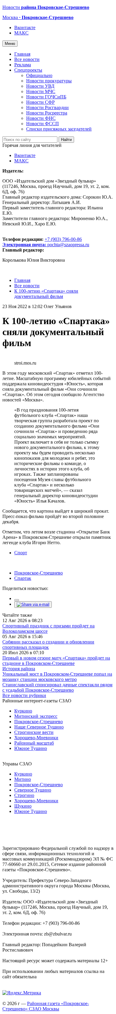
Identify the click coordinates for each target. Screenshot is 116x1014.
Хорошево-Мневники (36, 737)
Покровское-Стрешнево (38, 572)
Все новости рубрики (24, 695)
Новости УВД (40, 86)
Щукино (23, 806)
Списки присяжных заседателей (59, 128)
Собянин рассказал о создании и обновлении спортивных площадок (48, 644)
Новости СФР (40, 102)
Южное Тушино (30, 748)
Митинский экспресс (35, 716)
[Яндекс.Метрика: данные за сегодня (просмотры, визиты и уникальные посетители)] (21, 993)
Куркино (23, 710)
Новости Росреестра (46, 112)
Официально (39, 75)
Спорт (20, 552)
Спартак (22, 578)
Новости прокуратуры (49, 80)
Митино (22, 779)
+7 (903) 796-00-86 (42, 242)
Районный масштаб (34, 742)
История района (18, 668)
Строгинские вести (34, 732)
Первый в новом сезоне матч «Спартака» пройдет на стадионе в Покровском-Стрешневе (56, 660)
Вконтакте (24, 27)
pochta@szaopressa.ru (68, 244)
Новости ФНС (41, 118)
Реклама (22, 64)
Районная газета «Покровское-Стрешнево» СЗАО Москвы (45, 1006)
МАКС (21, 32)
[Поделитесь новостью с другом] (33, 604)
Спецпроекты (28, 70)
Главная (22, 53)
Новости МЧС (40, 91)
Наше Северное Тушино (39, 726)
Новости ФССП (42, 123)
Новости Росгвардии (47, 107)
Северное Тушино (32, 789)
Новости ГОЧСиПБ (46, 96)
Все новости (27, 59)
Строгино (24, 795)
